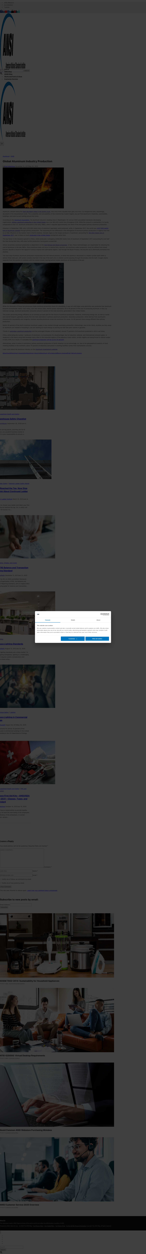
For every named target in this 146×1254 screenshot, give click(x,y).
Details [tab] (73, 620)
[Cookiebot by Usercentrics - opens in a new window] (101, 614)
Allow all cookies (97, 638)
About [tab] (98, 620)
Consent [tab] (47, 620)
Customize (72, 638)
